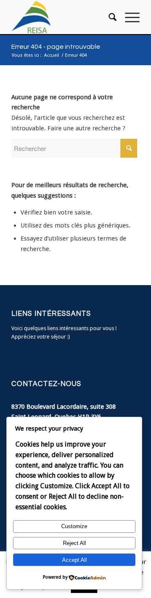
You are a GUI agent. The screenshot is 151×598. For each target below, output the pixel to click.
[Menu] (128, 17)
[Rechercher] (108, 17)
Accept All (74, 560)
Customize (74, 526)
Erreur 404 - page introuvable (55, 46)
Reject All (74, 543)
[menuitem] (108, 17)
